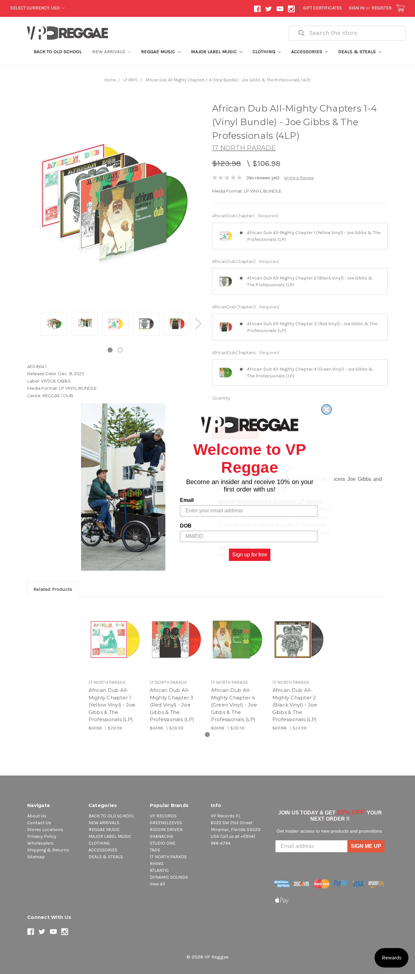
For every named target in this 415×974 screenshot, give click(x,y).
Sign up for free (249, 554)
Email (187, 500)
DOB (186, 526)
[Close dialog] (326, 409)
